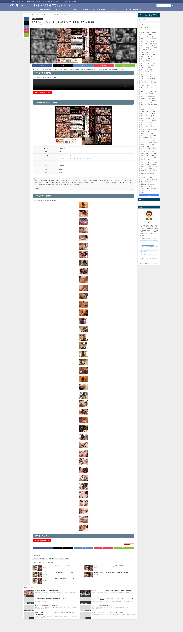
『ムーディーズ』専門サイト (99, 9)
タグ (140, 30)
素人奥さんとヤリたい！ (37, 18)
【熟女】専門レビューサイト (60, 9)
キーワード (142, 19)
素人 (71, 158)
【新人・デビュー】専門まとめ (116, 9)
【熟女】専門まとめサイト (46, 9)
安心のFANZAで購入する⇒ (42, 92)
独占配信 (61, 158)
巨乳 (75, 158)
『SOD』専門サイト (74, 9)
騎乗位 (79, 158)
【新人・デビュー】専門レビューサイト (134, 9)
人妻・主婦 (85, 158)
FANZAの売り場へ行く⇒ (42, 540)
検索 (149, 195)
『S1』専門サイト (86, 9)
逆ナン (91, 158)
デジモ (67, 158)
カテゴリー (142, 25)
